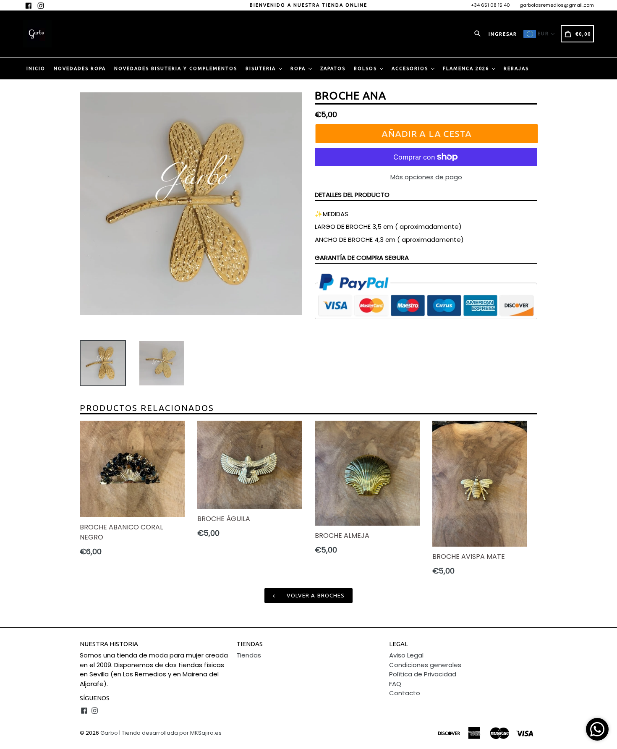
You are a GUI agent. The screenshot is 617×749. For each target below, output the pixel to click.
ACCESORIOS (411, 68)
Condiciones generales (425, 664)
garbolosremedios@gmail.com (557, 5)
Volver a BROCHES (315, 595)
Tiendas (248, 655)
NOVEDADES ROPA (80, 68)
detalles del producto (352, 194)
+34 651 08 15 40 (490, 5)
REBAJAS (516, 68)
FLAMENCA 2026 (467, 68)
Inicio (35, 68)
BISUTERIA (262, 68)
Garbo (109, 733)
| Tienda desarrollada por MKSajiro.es (170, 733)
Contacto (404, 693)
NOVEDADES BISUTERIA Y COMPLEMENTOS (175, 68)
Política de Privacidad (422, 674)
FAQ (395, 683)
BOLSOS (366, 68)
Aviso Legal (406, 655)
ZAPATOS (332, 68)
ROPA (299, 68)
